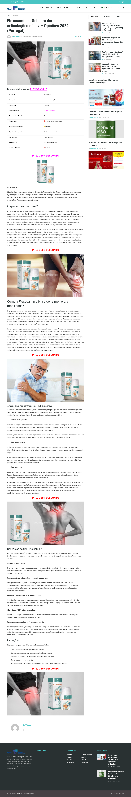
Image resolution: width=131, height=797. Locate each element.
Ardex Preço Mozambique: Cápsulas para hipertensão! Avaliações (113, 759)
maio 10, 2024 (27, 36)
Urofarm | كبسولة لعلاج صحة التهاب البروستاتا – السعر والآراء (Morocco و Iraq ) (112, 54)
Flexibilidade (15, 15)
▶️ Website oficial (49, 110)
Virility (79, 8)
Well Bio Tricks (16, 793)
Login (122, 2)
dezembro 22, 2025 (103, 86)
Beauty (58, 8)
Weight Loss (68, 8)
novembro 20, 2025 (103, 117)
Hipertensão (71, 762)
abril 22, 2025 (102, 148)
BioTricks (16, 36)
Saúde (83, 757)
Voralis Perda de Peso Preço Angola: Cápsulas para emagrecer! (116, 775)
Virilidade (84, 762)
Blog (96, 8)
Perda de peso (86, 755)
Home (41, 8)
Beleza (69, 755)
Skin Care (84, 760)
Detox (88, 8)
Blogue (69, 757)
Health (49, 8)
